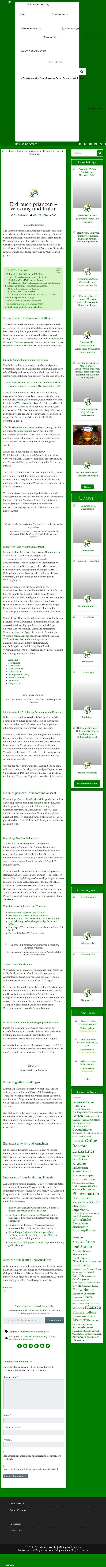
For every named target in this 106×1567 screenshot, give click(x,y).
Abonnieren (54, 1320)
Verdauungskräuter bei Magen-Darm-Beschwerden (87, 412)
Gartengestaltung (80, 1120)
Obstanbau (95, 1303)
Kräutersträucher (78, 1183)
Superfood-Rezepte (81, 1331)
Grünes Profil (17, 1503)
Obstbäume (76, 1190)
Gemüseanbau (90, 1276)
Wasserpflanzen (80, 1213)
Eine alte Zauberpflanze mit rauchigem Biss (28, 277)
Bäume (90, 1102)
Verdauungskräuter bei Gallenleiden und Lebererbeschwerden (87, 282)
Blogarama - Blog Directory (71, 1550)
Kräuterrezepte (83, 1175)
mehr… (87, 1079)
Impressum (15, 1524)
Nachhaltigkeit (78, 1303)
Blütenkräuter (80, 1261)
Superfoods (80, 1210)
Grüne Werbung (18, 1510)
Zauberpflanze (24, 431)
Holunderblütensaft (87, 772)
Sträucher (79, 1206)
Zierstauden (80, 1223)
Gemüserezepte (81, 1123)
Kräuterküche (81, 1171)
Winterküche (81, 1219)
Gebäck (90, 1272)
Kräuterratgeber (79, 1300)
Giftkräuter (77, 1133)
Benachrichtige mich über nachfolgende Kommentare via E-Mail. (32, 1457)
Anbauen (78, 1242)
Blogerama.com (44, 1550)
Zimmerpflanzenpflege (85, 1337)
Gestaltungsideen (79, 1283)
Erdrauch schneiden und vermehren (24, 301)
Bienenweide (79, 1254)
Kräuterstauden (83, 1179)
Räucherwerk (26, 1339)
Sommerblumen (82, 1327)
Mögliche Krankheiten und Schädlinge (25, 307)
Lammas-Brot (87, 550)
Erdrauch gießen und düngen (21, 297)
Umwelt (96, 1331)
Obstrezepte (88, 1189)
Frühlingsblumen (79, 1269)
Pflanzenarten (85, 1193)
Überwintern (79, 1340)
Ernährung (81, 1265)
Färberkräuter (95, 1112)
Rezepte (79, 1320)
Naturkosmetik (82, 1186)
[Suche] (100, 153)
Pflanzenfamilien (82, 1198)
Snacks (89, 1324)
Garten (77, 1116)
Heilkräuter (83, 1151)
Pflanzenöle (91, 1316)
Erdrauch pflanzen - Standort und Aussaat (27, 286)
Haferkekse (87, 661)
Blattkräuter (79, 1258)
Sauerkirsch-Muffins (87, 606)
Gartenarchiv (87, 1000)
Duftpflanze (22, 399)
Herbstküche (81, 1156)
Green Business (90, 1133)
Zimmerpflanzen (84, 1230)
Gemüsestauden (81, 1126)
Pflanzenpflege (84, 1312)
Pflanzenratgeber (79, 1316)
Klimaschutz (77, 1297)
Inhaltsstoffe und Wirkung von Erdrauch (27, 280)
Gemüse (95, 1119)
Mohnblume (40, 802)
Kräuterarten (80, 1167)
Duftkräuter (26, 1331)
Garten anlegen (94, 1269)
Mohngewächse (47, 799)
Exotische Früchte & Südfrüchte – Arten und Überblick (87, 218)
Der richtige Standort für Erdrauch (25, 289)
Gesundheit (93, 1282)
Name (7, 1415)
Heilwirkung (39, 1336)
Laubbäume (89, 1183)
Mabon (89, 1300)
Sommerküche (80, 1202)
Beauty (87, 1251)
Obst (94, 1186)
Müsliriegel (87, 717)
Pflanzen (13, 1339)
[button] (82, 72)
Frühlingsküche (80, 1112)
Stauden (95, 1202)
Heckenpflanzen (90, 1286)
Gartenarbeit (91, 1116)
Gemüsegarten (80, 1279)
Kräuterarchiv (87, 943)
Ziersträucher (80, 1227)
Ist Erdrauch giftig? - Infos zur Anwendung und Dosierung (35, 283)
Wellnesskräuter (84, 1216)
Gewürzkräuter (82, 1129)
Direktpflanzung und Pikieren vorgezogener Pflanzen (33, 294)
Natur (87, 1303)
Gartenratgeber (79, 1272)
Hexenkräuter (41, 1331)
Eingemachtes (95, 1261)
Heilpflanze (51, 552)
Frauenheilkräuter (81, 1109)
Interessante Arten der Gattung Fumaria (25, 304)
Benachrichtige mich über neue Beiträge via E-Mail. (30, 1469)
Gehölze (78, 1276)
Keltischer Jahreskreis (83, 1294)
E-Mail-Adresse (12, 1427)
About (22, 14)
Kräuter (51, 1336)
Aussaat (28, 1336)
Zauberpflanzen (93, 1334)
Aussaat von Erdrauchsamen (23, 292)
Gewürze (77, 1285)
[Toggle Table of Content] (57, 270)
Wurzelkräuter (78, 1334)
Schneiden (79, 1324)
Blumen (78, 1102)
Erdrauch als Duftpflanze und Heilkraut (25, 274)
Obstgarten (78, 1308)
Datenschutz (16, 1530)
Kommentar (10, 1377)
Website (7, 1440)
